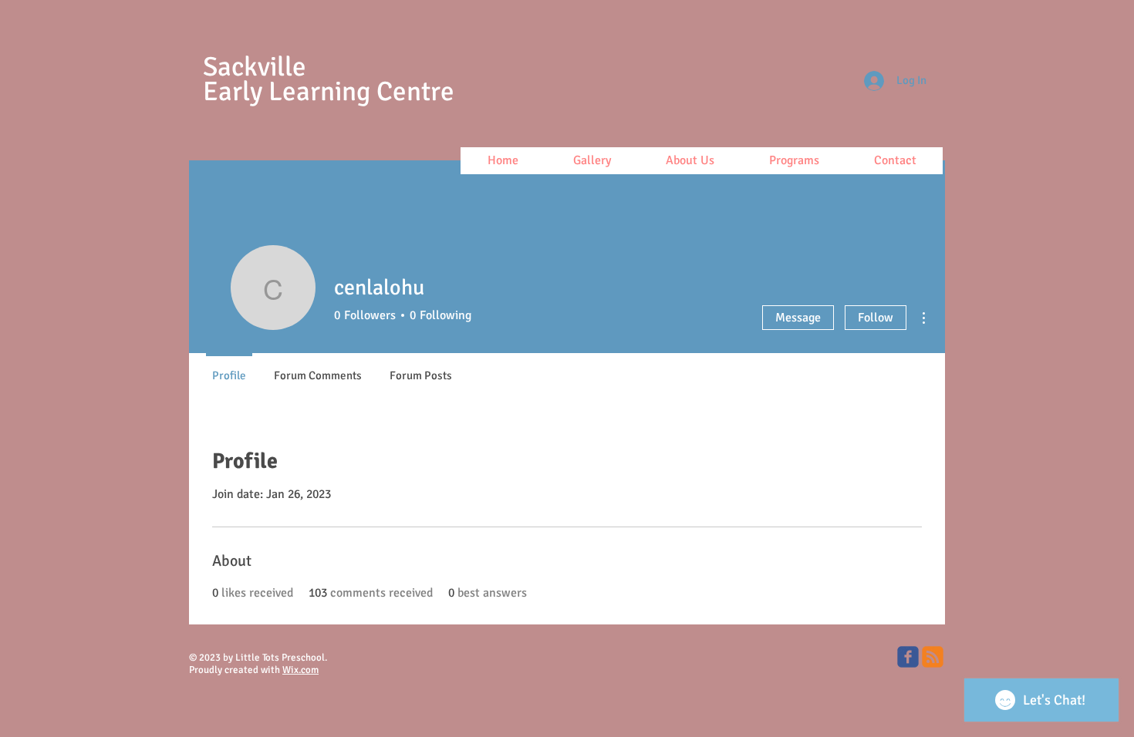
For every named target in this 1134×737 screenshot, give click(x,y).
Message (798, 317)
